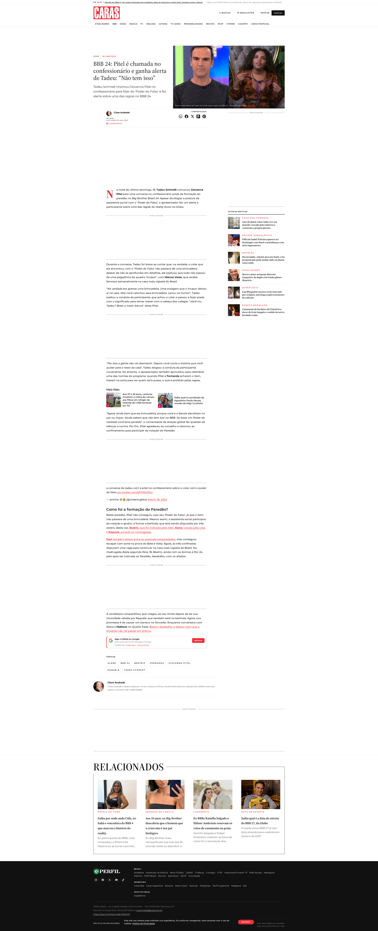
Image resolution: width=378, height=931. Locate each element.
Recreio (162, 876)
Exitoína (169, 885)
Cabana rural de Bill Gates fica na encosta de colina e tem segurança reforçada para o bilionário (244, 2)
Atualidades (102, 24)
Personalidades (193, 24)
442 (245, 885)
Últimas (163, 24)
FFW (219, 872)
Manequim (269, 872)
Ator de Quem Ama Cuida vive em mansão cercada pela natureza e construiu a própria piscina (259, 224)
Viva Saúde (194, 876)
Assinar (278, 13)
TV (142, 24)
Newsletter (247, 13)
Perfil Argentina (221, 885)
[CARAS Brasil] (106, 12)
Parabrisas (205, 885)
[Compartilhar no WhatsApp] (180, 116)
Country (243, 24)
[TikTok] (123, 880)
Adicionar (198, 640)
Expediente (139, 895)
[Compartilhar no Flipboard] (198, 116)
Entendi (246, 922)
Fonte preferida (143, 645)
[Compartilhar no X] (192, 116)
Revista (210, 24)
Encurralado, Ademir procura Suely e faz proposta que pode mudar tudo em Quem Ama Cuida (263, 259)
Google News (131, 645)
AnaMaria (139, 872)
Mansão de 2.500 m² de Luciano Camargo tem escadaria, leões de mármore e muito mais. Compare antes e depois (154, 2)
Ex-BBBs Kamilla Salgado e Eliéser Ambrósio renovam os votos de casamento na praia (212, 823)
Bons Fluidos (177, 872)
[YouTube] (116, 880)
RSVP (220, 24)
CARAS (189, 872)
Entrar (265, 13)
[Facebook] (102, 880)
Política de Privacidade (106, 923)
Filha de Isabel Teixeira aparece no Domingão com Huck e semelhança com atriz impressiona (263, 242)
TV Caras (176, 24)
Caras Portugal (260, 24)
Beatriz (139, 663)
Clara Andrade (122, 112)
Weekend (236, 885)
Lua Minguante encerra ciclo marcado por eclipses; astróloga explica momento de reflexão (263, 294)
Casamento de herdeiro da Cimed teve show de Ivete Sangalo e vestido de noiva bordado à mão (263, 312)
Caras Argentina (154, 885)
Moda (123, 24)
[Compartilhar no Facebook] (186, 116)
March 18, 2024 (157, 499)
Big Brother (109, 56)
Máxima (138, 876)
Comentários (115, 124)
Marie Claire (181, 885)
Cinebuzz (199, 872)
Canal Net (139, 885)
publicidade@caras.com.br (149, 910)
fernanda (157, 663)
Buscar (226, 13)
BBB (115, 24)
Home (96, 56)
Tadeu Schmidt (134, 670)
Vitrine (231, 24)
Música (133, 24)
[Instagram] (96, 880)
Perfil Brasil (150, 876)
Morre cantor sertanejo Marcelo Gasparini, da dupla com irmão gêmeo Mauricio (262, 277)
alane (112, 663)
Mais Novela (255, 872)
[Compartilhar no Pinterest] (204, 116)
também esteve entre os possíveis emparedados (140, 539)
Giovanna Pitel (180, 663)
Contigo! (210, 872)
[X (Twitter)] (109, 880)
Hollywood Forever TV (235, 872)
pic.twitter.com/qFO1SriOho (135, 492)
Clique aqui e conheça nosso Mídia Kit (111, 914)
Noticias (193, 885)
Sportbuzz (173, 876)
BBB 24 (125, 663)
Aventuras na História (157, 872)
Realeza (151, 24)
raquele (114, 670)
